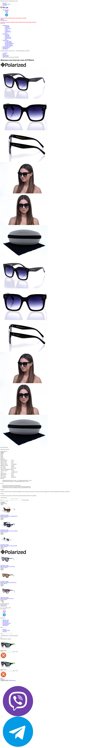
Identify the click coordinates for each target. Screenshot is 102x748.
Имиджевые (5, 625)
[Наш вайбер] (18, 715)
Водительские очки (7, 623)
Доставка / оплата (6, 630)
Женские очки (6, 621)
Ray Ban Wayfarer (8, 44)
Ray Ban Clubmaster (9, 45)
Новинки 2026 (8, 38)
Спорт (6, 29)
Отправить (3, 502)
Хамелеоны (7, 30)
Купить (2, 518)
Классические (8, 28)
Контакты (5, 5)
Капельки (7, 27)
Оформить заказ (12, 680)
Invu (6, 32)
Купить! (2, 452)
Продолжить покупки (4, 680)
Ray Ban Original (8, 42)
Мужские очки (6, 619)
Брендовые (7, 26)
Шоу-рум (4, 2)
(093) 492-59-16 (6, 9)
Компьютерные (6, 624)
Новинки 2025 (8, 31)
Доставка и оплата (6, 4)
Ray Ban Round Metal (9, 43)
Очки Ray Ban (6, 622)
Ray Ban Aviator (8, 41)
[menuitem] (52, 29)
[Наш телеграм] (18, 746)
